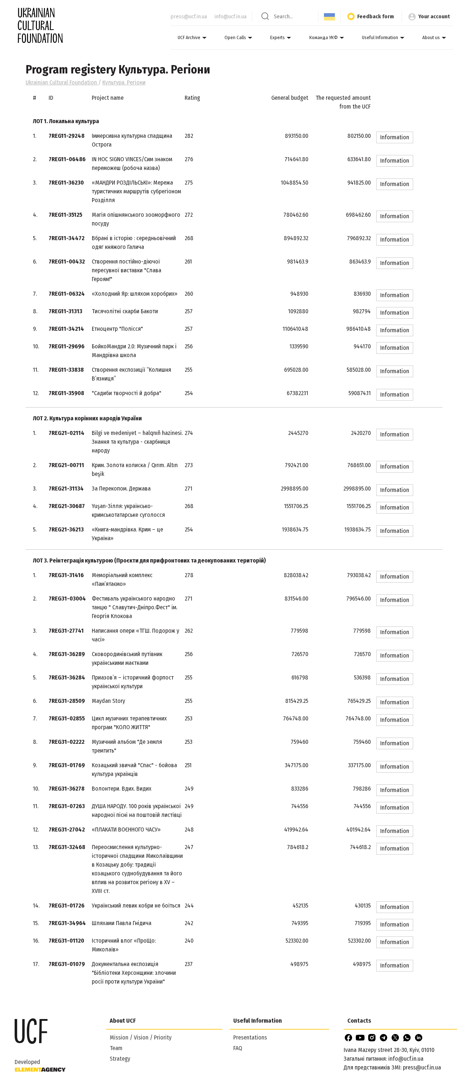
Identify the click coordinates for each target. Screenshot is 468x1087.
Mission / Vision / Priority (140, 1037)
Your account (434, 16)
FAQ (237, 1048)
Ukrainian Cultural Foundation (62, 82)
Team (116, 1048)
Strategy (120, 1058)
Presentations (250, 1037)
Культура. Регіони (124, 82)
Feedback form (375, 16)
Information (394, 137)
